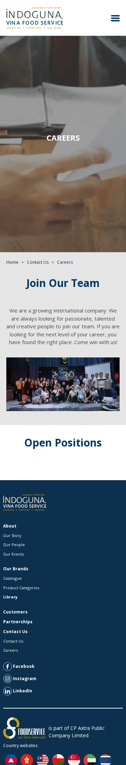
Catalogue (12, 578)
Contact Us (38, 262)
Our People (14, 544)
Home (12, 262)
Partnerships (18, 622)
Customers (15, 612)
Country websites (20, 746)
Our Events (13, 554)
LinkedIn (22, 690)
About (9, 526)
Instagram (24, 678)
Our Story (12, 535)
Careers (10, 650)
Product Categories (21, 587)
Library (10, 596)
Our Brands (15, 569)
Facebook (23, 666)
